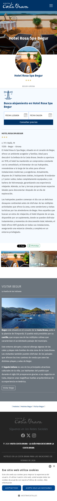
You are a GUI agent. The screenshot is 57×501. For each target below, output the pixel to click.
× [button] (54, 466)
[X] (28, 436)
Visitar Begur (39, 406)
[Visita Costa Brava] (15, 5)
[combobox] (50, 466)
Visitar (11, 286)
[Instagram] (34, 436)
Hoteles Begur (26, 406)
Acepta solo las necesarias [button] (39, 488)
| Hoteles (15, 406)
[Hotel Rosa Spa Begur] (15, 259)
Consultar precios (28, 122)
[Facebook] (23, 436)
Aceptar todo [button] (11, 488)
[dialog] (28, 482)
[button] (54, 260)
